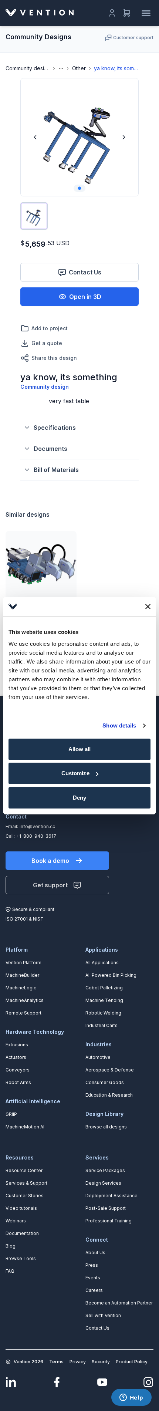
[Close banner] (147, 606)
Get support (50, 885)
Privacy (78, 1361)
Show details (119, 725)
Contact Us (85, 272)
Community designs (28, 68)
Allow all (79, 749)
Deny (79, 797)
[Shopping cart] (126, 13)
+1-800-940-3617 (36, 836)
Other (79, 68)
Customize (75, 773)
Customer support (133, 37)
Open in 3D (85, 296)
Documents (50, 448)
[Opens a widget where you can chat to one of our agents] (131, 1398)
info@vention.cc (37, 826)
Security (101, 1361)
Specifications (55, 427)
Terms (56, 1361)
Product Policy (132, 1361)
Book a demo (50, 860)
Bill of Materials (56, 469)
